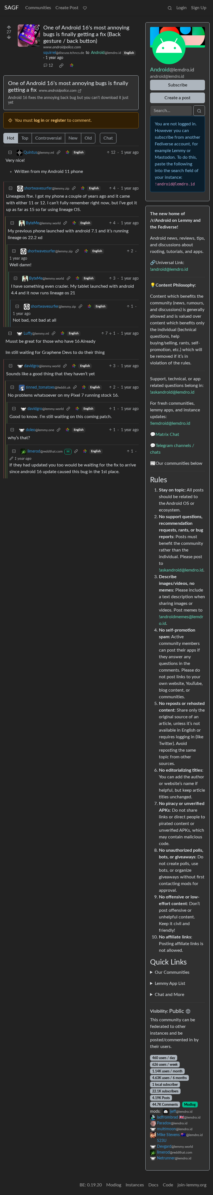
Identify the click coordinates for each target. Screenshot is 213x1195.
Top (24, 138)
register (58, 120)
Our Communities (172, 972)
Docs (153, 1185)
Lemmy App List (170, 983)
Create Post (66, 8)
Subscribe (177, 85)
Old (88, 138)
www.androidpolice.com (62, 47)
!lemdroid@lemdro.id (170, 423)
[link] (61, 65)
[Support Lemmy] (85, 7)
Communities (38, 8)
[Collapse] (10, 152)
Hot (10, 138)
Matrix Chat (167, 434)
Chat (108, 138)
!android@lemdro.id (169, 269)
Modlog (190, 1104)
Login (181, 8)
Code (168, 1185)
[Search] (169, 7)
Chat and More (169, 994)
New (73, 138)
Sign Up (198, 8)
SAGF (11, 8)
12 (51, 66)
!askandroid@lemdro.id (172, 392)
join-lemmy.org (192, 1185)
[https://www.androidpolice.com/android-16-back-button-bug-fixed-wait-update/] (29, 35)
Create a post (177, 98)
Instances (135, 1185)
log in (39, 120)
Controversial (48, 138)
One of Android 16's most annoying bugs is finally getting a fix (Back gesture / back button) (86, 34)
